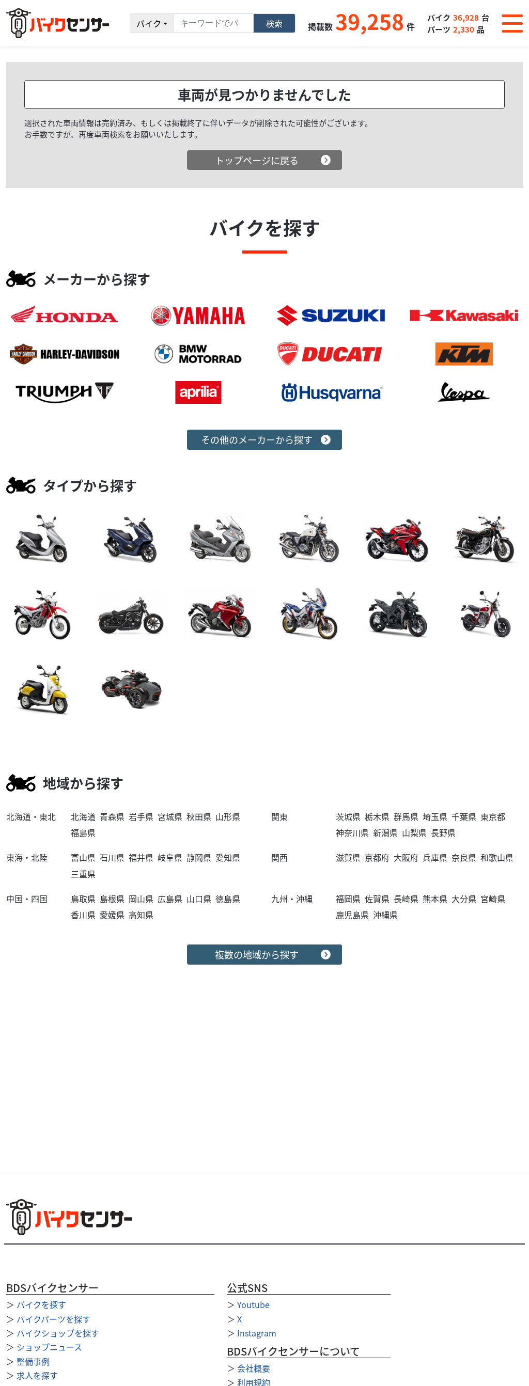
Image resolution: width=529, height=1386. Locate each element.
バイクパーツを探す (53, 1319)
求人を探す (37, 1375)
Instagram (256, 1333)
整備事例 (33, 1361)
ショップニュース (49, 1347)
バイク (148, 23)
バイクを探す (41, 1304)
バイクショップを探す (58, 1333)
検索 (274, 23)
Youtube (253, 1304)
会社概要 (253, 1368)
